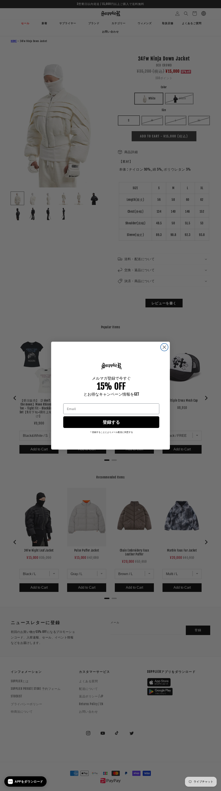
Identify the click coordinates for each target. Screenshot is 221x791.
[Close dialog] (164, 347)
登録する (111, 422)
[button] (25, 781)
